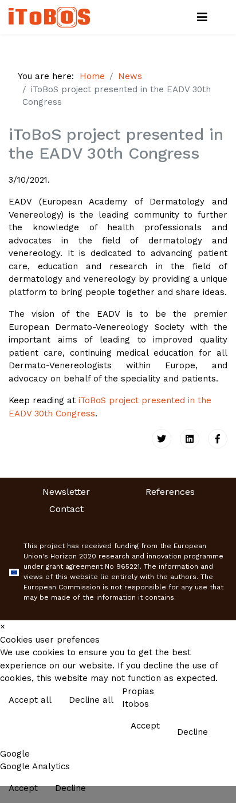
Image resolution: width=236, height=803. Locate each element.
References (170, 491)
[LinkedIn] (189, 438)
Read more (203, 701)
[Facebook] (217, 438)
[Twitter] (161, 438)
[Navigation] (202, 17)
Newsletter (66, 491)
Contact (66, 508)
